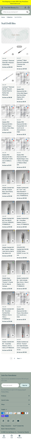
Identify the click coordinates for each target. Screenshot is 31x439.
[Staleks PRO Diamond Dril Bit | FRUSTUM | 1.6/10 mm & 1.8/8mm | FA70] (8, 144)
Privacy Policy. (5, 391)
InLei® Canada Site (18, 426)
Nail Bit (4, 58)
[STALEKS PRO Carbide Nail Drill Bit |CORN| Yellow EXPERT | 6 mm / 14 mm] (23, 236)
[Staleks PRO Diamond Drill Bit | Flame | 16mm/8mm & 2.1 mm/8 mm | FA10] (23, 298)
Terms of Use (21, 390)
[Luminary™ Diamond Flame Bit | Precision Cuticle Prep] (8, 51)
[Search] (27, 12)
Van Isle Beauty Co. (11, 7)
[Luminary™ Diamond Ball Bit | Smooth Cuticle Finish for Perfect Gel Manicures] (8, 77)
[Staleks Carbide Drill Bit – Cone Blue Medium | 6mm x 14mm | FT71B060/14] (23, 207)
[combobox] (15, 12)
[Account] (25, 8)
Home (3, 17)
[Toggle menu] (2, 8)
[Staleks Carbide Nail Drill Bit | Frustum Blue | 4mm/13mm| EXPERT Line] (8, 177)
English (3, 409)
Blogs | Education (6, 426)
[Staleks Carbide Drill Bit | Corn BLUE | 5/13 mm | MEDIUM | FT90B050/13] (8, 207)
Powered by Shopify (23, 432)
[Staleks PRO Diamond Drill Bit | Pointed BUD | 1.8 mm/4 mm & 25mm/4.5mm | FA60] (23, 111)
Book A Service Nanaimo (8, 429)
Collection (9, 17)
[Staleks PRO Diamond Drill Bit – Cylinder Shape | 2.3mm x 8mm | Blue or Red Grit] (8, 111)
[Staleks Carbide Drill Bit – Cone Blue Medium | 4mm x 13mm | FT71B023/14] (8, 331)
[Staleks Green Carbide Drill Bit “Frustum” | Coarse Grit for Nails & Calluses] (8, 267)
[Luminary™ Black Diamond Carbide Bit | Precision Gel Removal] (23, 50)
